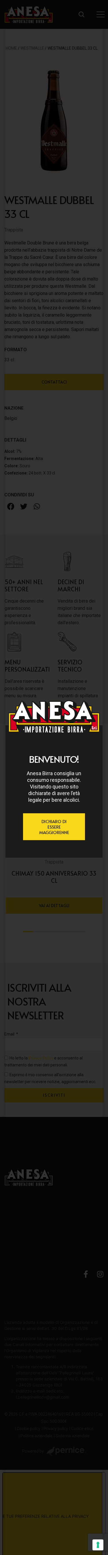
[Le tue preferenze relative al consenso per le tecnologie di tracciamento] (97, 1544)
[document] (54, 777)
